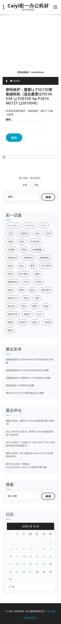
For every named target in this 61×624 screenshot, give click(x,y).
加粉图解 (37, 249)
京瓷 (37, 233)
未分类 (16, 80)
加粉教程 (28, 257)
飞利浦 (47, 322)
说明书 (22, 322)
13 (30, 556)
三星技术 (23, 233)
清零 (37, 298)
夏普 (32, 265)
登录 (25, 184)
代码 (48, 233)
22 (43, 564)
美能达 (27, 314)
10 (10, 556)
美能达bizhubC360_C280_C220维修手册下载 (26, 465)
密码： (9, 119)
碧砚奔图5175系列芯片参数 (20, 385)
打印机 (38, 281)
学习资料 (46, 265)
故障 (10, 289)
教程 (21, 289)
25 (17, 571)
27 (30, 571)
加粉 (23, 249)
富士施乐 (23, 273)
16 (50, 556)
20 (30, 564)
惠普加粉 (12, 281)
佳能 (10, 241)
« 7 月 (11, 586)
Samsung (29, 225)
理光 (23, 306)
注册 (36, 184)
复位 (21, 265)
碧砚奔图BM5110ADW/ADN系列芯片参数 (27, 370)
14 (37, 556)
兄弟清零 (35, 241)
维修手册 (12, 314)
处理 (10, 265)
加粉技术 (12, 257)
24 (10, 571)
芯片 (39, 314)
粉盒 (46, 306)
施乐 (32, 289)
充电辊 (11, 249)
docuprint (13, 225)
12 (23, 556)
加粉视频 (44, 257)
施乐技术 (46, 289)
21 (37, 564)
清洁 (26, 298)
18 (17, 564)
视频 (10, 322)
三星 (10, 233)
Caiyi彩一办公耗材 (28, 6)
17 (10, 564)
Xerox (44, 225)
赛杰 (35, 322)
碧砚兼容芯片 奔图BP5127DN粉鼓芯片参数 (28, 377)
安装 (10, 273)
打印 (26, 281)
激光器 (11, 306)
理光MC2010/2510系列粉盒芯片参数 (25, 392)
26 (23, 571)
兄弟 (21, 241)
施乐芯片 (12, 298)
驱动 (10, 330)
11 (17, 556)
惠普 (37, 273)
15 (43, 556)
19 (23, 564)
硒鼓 (35, 306)
